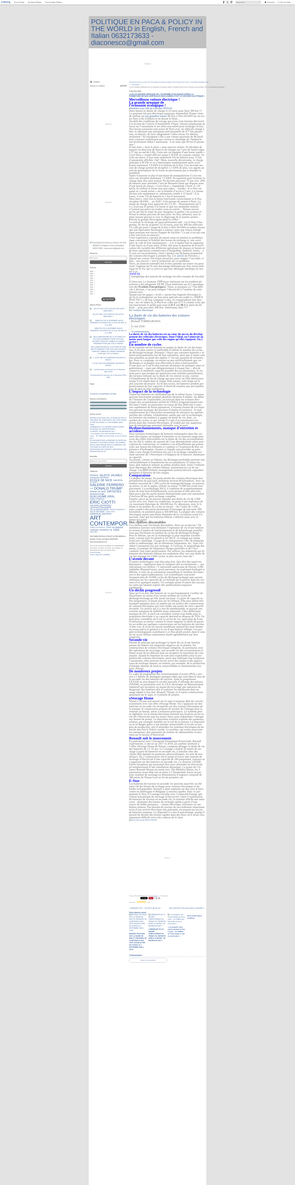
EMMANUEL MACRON (100, 514)
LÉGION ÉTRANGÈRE (100, 507)
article (180, 255)
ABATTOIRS (93, 532)
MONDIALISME (97, 494)
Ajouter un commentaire (148, 960)
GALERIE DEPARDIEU (100, 505)
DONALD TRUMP (108, 488)
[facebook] (223, 2)
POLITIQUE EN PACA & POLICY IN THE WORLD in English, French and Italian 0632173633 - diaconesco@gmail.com (168, 82)
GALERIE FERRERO (107, 485)
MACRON (118, 480)
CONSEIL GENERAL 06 (101, 530)
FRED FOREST (97, 499)
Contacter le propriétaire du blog (103, 394)
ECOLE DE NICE (101, 480)
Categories (135, 85)
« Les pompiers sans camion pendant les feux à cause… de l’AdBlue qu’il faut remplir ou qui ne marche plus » (108, 436)
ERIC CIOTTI (102, 502)
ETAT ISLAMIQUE (114, 527)
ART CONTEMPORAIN (113, 520)
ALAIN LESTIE (110, 511)
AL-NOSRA (93, 482)
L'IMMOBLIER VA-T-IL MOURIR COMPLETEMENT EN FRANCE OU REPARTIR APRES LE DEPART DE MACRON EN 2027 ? (107, 429)
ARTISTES (114, 491)
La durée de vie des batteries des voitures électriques (159, 316)
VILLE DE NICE (97, 512)
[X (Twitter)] (227, 2)
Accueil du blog (95, 552)
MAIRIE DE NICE (98, 491)
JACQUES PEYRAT (99, 478)
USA (116, 529)
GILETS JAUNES (111, 475)
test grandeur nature (156, 115)
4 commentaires (140, 331)
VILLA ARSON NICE (99, 510)
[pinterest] (231, 2)
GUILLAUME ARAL (102, 496)
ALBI (91, 488)
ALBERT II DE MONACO (97, 527)
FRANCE (94, 475)
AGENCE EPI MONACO (117, 509)
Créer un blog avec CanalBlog (100, 554)
